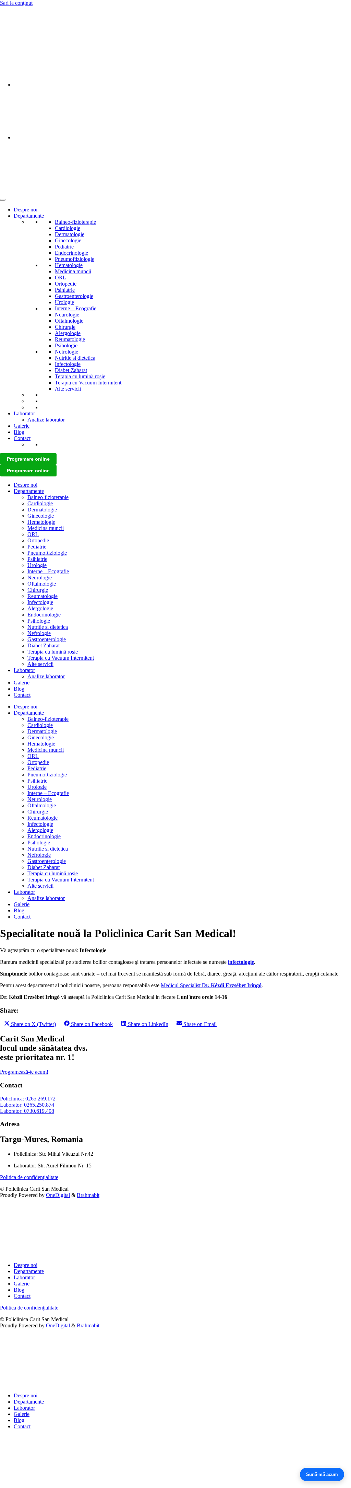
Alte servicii (68, 389)
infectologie (241, 962)
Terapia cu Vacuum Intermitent (88, 382)
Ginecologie (68, 240)
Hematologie (69, 265)
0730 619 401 (15, 26)
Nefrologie (66, 352)
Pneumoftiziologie (74, 259)
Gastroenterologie (74, 296)
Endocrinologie (71, 253)
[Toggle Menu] (2, 200)
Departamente (29, 216)
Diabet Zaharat (71, 370)
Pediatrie (64, 247)
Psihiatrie (65, 290)
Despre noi (25, 209)
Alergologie (68, 333)
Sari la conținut (16, 3)
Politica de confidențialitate (29, 1177)
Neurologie (67, 315)
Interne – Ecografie (75, 308)
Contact (22, 438)
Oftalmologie (69, 321)
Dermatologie (69, 234)
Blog (19, 432)
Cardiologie (67, 228)
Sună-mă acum (322, 1474)
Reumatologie (70, 339)
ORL (60, 277)
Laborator (24, 413)
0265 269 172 (15, 15)
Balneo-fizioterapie (75, 222)
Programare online (28, 459)
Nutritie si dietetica (75, 358)
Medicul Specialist (211, 985)
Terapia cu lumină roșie (80, 376)
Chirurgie (65, 327)
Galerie (21, 426)
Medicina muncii (73, 271)
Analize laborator (46, 420)
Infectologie (68, 364)
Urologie (64, 302)
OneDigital (58, 1195)
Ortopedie (65, 284)
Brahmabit (88, 1195)
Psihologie (66, 345)
